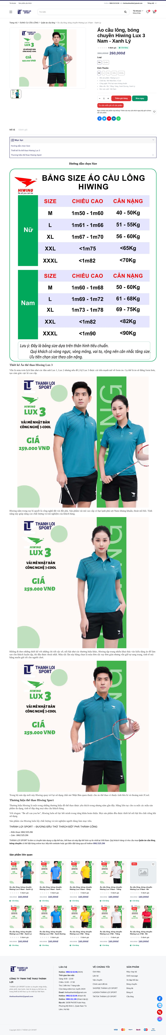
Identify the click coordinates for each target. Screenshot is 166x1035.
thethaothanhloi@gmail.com (132, 3)
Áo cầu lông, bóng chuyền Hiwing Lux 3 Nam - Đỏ (141, 888)
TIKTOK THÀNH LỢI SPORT (104, 996)
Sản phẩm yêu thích (25, 3)
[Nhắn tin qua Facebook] (159, 998)
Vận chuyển (97, 980)
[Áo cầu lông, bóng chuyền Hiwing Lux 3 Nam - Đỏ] (143, 872)
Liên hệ (95, 976)
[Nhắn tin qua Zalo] (159, 1005)
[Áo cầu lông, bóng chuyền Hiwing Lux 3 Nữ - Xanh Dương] (53, 917)
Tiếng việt (150, 3)
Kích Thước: (103, 68)
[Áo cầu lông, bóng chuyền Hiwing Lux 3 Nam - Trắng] (113, 872)
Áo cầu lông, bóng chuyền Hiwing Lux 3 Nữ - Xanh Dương (53, 933)
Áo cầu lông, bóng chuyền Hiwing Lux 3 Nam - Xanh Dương (51, 888)
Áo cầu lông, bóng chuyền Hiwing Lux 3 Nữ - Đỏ (141, 933)
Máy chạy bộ (132, 972)
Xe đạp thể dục (132, 980)
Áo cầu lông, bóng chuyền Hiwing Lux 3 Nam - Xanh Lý (21, 888)
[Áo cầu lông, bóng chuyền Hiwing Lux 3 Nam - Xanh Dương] (53, 872)
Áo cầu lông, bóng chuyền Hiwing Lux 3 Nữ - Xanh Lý (20, 933)
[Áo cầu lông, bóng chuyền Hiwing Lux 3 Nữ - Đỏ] (143, 917)
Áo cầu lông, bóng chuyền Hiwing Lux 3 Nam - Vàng (81, 888)
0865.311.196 (71, 999)
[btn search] (125, 12)
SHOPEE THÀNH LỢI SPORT (105, 988)
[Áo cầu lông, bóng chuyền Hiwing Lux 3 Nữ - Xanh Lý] (23, 917)
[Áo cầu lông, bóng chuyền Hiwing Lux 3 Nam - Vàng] (83, 872)
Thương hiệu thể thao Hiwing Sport (26, 155)
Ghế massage (132, 976)
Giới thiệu (96, 972)
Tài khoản (12, 3)
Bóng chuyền (132, 984)
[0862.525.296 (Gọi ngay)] (159, 1012)
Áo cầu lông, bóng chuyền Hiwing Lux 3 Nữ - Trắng (111, 933)
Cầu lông (130, 996)
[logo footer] (28, 969)
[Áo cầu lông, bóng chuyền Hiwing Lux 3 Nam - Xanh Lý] (23, 872)
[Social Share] (99, 118)
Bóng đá (130, 988)
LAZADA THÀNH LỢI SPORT (105, 992)
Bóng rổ (130, 992)
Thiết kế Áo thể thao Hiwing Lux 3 (25, 150)
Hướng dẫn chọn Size (20, 146)
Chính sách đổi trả (100, 984)
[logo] (24, 12)
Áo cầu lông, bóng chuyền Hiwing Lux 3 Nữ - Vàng (81, 933)
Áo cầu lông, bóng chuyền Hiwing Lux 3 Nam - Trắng (111, 888)
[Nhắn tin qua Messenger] (159, 1019)
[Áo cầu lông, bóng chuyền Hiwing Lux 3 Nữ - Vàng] (83, 917)
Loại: (99, 57)
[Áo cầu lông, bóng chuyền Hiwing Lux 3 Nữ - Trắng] (113, 917)
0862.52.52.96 (114, 3)
